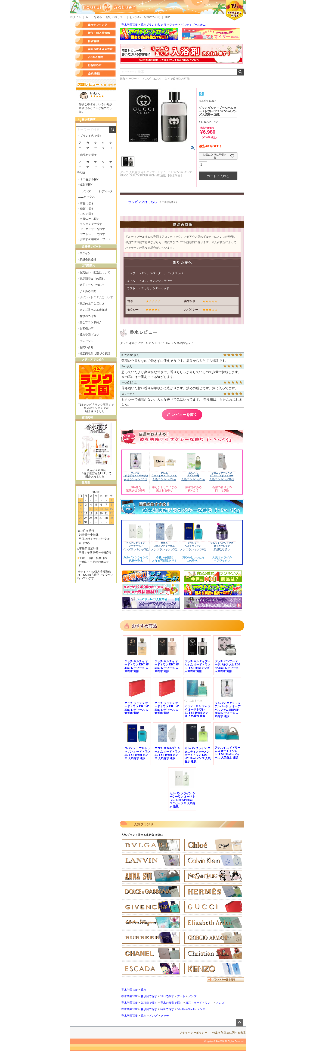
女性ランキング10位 (221, 479)
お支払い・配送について (145, 17)
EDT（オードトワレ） (199, 1002)
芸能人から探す (89, 218)
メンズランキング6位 (193, 549)
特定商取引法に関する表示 (229, 1032)
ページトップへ (239, 1023)
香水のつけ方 (88, 316)
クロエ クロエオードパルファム (164, 474)
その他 (81, 172)
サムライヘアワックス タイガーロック (221, 544)
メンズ (192, 996)
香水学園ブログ (89, 334)
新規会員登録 (88, 259)
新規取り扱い (222, 549)
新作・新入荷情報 (95, 33)
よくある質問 (95, 57)
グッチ (173, 24)
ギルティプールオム (193, 24)
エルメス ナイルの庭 (193, 474)
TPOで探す (167, 996)
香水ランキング (95, 24)
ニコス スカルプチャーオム (164, 544)
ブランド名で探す (91, 135)
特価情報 (95, 41)
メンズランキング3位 (135, 549)
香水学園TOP (129, 24)
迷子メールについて (92, 285)
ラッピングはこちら (142, 202)
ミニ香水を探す (89, 179)
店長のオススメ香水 (95, 49)
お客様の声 (95, 65)
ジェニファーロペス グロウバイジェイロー (221, 474)
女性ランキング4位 (164, 479)
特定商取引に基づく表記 (95, 353)
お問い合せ (86, 347)
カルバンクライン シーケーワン (135, 544)
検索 (240, 72)
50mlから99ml (185, 1009)
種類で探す (87, 208)
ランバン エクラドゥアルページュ (135, 474)
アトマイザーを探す (92, 229)
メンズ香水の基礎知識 (93, 309)
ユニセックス (86, 196)
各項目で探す (149, 996)
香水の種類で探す (171, 1002)
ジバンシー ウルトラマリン (193, 544)
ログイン (75, 17)
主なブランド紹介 (91, 322)
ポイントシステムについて (96, 297)
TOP (167, 17)
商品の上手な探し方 (92, 303)
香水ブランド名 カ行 (153, 24)
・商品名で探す (87, 155)
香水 (143, 989)
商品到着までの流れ (92, 278)
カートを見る (93, 17)
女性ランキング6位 (193, 479)
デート (181, 996)
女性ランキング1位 (135, 479)
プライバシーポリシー (194, 1032)
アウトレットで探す (92, 234)
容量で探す (167, 1009)
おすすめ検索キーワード (95, 239)
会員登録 (95, 73)
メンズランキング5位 (164, 549)
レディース (106, 191)
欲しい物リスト (116, 17)
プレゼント (86, 341)
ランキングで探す (91, 224)
